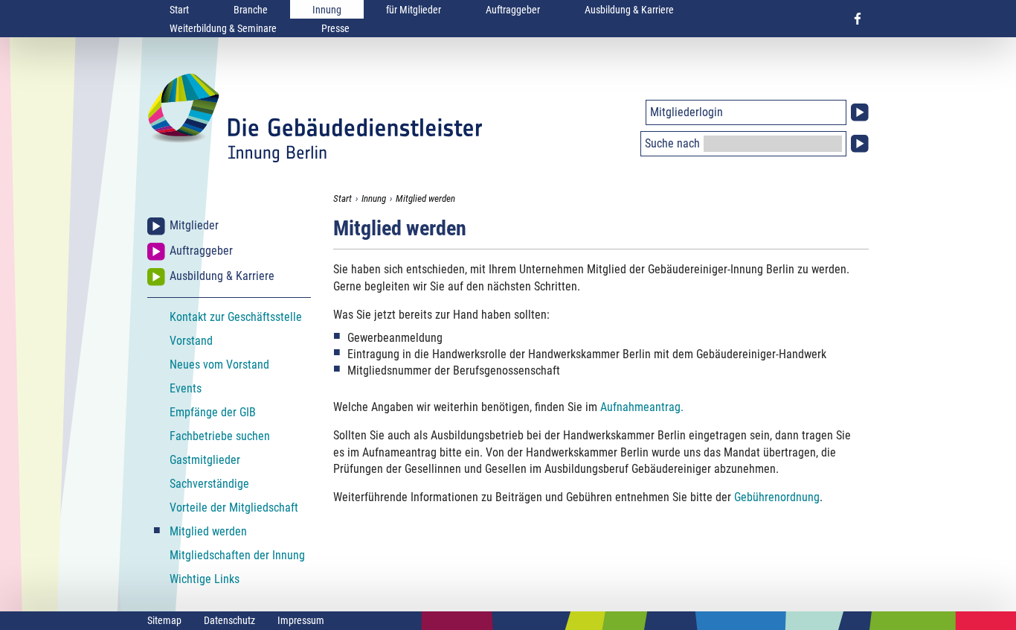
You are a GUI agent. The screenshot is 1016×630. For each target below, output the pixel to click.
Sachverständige (209, 484)
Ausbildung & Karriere (629, 10)
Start (179, 10)
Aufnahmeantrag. (642, 407)
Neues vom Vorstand (219, 364)
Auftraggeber (513, 10)
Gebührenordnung (777, 497)
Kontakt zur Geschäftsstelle (236, 317)
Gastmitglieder (205, 460)
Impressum (300, 620)
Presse (335, 28)
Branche (251, 10)
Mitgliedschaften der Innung (237, 555)
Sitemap (164, 620)
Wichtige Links (204, 579)
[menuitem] (179, 9)
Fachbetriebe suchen (220, 436)
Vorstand (191, 341)
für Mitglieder (413, 10)
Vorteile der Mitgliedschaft (234, 507)
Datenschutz (229, 620)
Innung (326, 10)
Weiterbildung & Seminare (223, 28)
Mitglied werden (425, 198)
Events (186, 388)
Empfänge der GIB (213, 412)
